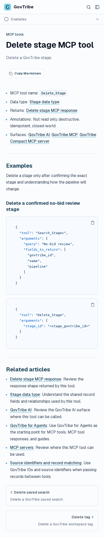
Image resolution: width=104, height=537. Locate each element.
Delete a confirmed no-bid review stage (43, 206)
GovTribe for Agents (28, 425)
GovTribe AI (39, 134)
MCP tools (15, 34)
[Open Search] (88, 7)
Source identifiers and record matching (46, 463)
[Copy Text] (93, 223)
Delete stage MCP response (51, 110)
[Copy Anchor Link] (36, 166)
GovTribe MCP (64, 134)
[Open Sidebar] (97, 7)
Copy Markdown (27, 73)
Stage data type (44, 102)
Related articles (28, 369)
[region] (52, 255)
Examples (19, 165)
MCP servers (21, 447)
